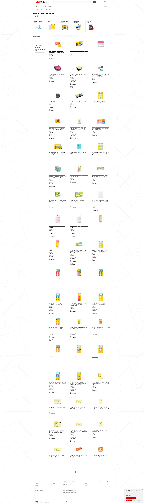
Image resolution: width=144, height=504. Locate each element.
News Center (53, 481)
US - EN (104, 1)
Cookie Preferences (71, 501)
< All (33, 62)
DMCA (51, 501)
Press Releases (53, 483)
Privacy (43, 501)
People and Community (39, 490)
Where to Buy (86, 485)
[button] (136, 500)
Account (105, 6)
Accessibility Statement (55, 501)
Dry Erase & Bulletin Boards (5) (40, 45)
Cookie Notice (128, 495)
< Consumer (35, 64)
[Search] (94, 2)
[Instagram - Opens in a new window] (108, 482)
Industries (44, 6)
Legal (40, 501)
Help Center (86, 481)
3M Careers (37, 483)
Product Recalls (65, 496)
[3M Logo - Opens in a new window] (42, 2)
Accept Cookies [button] (129, 500)
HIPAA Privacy (47, 501)
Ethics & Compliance (38, 492)
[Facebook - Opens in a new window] (104, 482)
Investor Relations (38, 485)
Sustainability (37, 488)
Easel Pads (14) (37, 47)
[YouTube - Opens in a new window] (99, 482)
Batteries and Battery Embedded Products (69, 490)
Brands (49, 6)
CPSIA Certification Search (67, 486)
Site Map (85, 483)
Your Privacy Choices (63, 501)
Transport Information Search (67, 484)
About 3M (37, 481)
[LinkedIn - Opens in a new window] (95, 482)
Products (37, 6)
